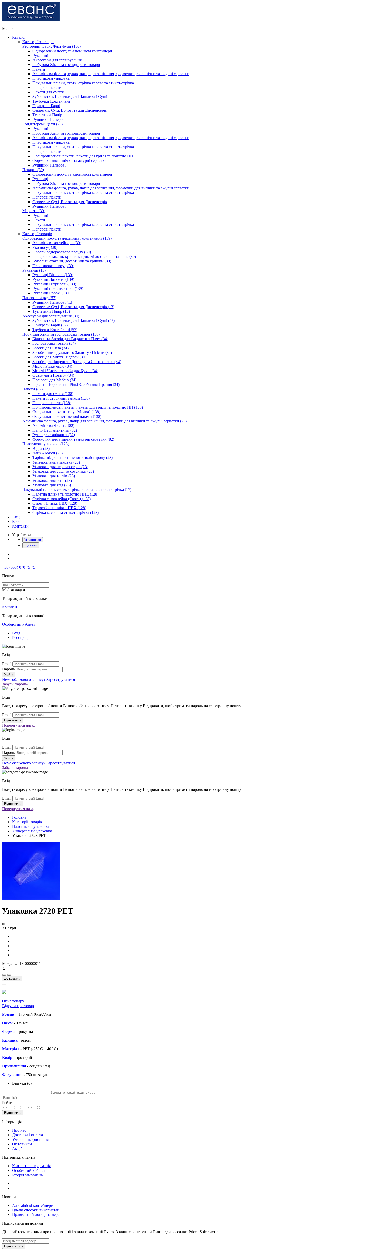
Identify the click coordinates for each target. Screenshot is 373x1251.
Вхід (16, 633)
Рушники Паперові (49, 119)
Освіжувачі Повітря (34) (53, 375)
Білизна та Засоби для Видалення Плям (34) (70, 339)
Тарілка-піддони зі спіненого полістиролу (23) (72, 457)
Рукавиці (40, 55)
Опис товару (13, 1001)
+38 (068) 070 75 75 (18, 567)
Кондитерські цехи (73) (42, 124)
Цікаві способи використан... (37, 1210)
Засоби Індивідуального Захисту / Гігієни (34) (72, 352)
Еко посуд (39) (44, 247)
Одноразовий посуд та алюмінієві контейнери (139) (67, 238)
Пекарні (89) (33, 170)
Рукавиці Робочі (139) (51, 293)
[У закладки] (4, 984)
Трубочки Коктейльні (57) (54, 329)
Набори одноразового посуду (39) (61, 252)
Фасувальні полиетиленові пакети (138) (66, 416)
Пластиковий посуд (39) (53, 266)
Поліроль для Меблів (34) (54, 380)
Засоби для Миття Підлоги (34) (59, 357)
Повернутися (18, 725)
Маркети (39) (33, 211)
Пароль (8, 669)
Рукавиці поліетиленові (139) (57, 288)
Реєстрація (21, 637)
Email (6, 664)
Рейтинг (9, 1102)
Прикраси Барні (46, 106)
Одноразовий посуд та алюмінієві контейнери (72, 51)
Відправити (12, 1113)
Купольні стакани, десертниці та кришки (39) (71, 261)
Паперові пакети (46, 87)
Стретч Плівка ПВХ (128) (54, 503)
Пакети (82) (32, 389)
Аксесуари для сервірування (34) (50, 316)
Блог (16, 521)
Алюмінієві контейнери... (34, 1205)
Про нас (19, 1130)
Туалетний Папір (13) (51, 311)
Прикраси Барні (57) (50, 325)
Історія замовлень (27, 1175)
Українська (32, 540)
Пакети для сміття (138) (52, 393)
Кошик (9, 607)
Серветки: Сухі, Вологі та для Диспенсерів (69, 110)
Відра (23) (41, 448)
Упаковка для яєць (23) (52, 480)
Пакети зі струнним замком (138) (61, 398)
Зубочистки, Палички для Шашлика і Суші (69, 96)
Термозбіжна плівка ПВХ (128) (59, 508)
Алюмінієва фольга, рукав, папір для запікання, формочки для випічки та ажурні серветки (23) (104, 421)
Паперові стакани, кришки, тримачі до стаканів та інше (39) (84, 256)
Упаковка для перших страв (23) (60, 467)
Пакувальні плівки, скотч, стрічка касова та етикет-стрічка (83, 83)
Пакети (38, 69)
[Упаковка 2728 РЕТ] (31, 898)
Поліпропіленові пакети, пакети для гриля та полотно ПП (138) (87, 407)
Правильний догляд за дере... (37, 1214)
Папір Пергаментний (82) (54, 430)
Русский (30, 545)
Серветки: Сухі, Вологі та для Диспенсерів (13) (73, 307)
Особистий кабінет (18, 624)
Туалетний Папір (47, 115)
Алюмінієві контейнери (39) (56, 243)
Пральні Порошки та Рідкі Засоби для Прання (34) (76, 384)
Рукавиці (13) (34, 270)
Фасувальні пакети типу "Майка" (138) (66, 412)
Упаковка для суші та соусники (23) (63, 471)
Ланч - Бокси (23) (47, 453)
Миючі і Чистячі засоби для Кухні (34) (65, 371)
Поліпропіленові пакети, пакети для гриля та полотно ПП (82, 156)
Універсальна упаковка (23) (56, 462)
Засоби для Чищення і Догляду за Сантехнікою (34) (76, 361)
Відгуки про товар (18, 1005)
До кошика (12, 978)
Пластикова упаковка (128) (45, 444)
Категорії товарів (37, 234)
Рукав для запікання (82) (53, 435)
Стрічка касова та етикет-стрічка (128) (65, 512)
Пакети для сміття (48, 92)
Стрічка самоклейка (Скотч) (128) (61, 499)
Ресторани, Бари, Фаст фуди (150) (51, 46)
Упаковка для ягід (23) (51, 485)
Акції (17, 517)
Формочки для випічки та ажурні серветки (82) (73, 439)
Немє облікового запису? (38, 679)
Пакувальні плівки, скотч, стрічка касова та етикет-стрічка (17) (76, 489)
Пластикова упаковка (51, 78)
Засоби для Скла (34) (50, 348)
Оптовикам (22, 1144)
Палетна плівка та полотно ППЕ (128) (65, 494)
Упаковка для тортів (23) (53, 476)
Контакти (20, 526)
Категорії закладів (38, 42)
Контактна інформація (31, 1166)
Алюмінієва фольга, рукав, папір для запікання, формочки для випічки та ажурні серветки (110, 74)
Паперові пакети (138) (51, 403)
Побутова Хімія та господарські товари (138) (61, 334)
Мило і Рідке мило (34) (52, 366)
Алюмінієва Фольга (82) (53, 425)
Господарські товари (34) (54, 343)
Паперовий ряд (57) (39, 297)
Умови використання (30, 1139)
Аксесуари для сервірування (57, 60)
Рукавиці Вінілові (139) (52, 275)
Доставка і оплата (27, 1135)
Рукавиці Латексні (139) (53, 279)
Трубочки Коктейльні (51, 101)
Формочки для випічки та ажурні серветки (69, 160)
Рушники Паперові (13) (52, 302)
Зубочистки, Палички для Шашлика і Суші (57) (73, 320)
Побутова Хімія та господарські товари (66, 64)
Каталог (19, 37)
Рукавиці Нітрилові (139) (54, 284)
